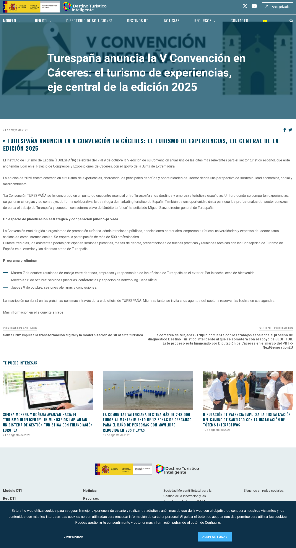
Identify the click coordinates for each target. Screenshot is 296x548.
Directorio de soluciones (89, 20)
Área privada (280, 7)
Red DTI (41, 20)
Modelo (9, 20)
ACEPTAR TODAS (215, 537)
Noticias (172, 20)
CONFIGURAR (73, 536)
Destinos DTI (138, 20)
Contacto (239, 20)
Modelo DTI (12, 491)
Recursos (203, 20)
